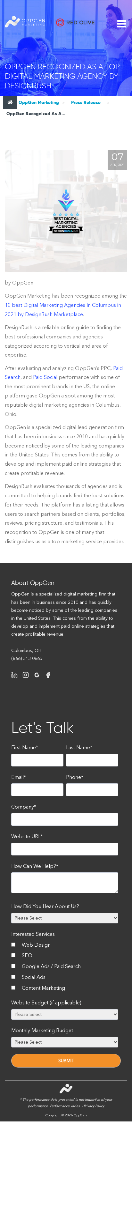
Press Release (86, 102)
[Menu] (122, 24)
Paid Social (45, 377)
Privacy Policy (94, 1106)
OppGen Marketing (38, 102)
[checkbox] (64, 968)
